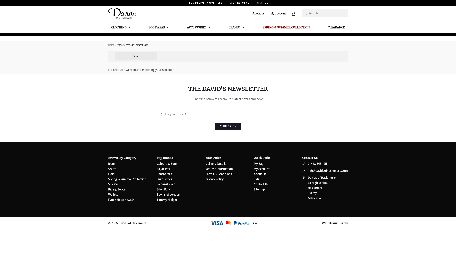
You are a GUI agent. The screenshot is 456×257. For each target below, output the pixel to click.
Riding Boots (116, 189)
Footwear (157, 27)
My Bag (258, 164)
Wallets (113, 194)
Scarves (113, 184)
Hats (111, 174)
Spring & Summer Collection (286, 27)
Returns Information (219, 169)
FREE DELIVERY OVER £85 (205, 2)
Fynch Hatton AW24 (121, 200)
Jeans (111, 164)
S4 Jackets (163, 169)
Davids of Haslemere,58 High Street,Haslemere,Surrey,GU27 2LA (322, 188)
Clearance (336, 27)
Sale (256, 179)
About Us (260, 174)
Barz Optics (164, 179)
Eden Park (163, 189)
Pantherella (164, 174)
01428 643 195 (317, 164)
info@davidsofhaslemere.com (328, 171)
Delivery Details (215, 164)
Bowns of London (168, 194)
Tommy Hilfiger (167, 200)
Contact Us (261, 184)
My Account (262, 169)
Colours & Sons (167, 164)
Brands (235, 27)
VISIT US (262, 2)
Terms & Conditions (218, 174)
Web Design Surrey (335, 223)
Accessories (197, 27)
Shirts (112, 169)
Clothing (119, 27)
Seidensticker (166, 184)
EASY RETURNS (240, 2)
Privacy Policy (214, 179)
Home (111, 45)
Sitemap (259, 189)
